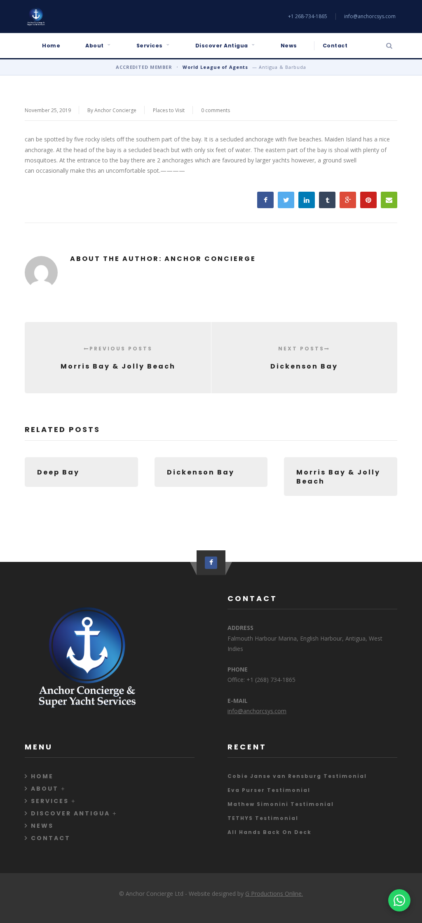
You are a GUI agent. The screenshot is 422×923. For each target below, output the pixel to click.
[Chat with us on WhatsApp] (399, 900)
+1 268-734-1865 (307, 16)
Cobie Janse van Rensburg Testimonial (297, 776)
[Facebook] (211, 563)
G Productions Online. (274, 893)
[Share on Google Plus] (348, 200)
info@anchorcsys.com (370, 16)
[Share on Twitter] (286, 200)
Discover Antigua (221, 45)
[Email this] (389, 200)
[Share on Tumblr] (327, 200)
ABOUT (45, 788)
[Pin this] (368, 200)
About (94, 45)
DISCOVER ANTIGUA (70, 813)
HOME (42, 776)
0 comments (215, 110)
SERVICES (50, 801)
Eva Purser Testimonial (268, 790)
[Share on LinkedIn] (306, 200)
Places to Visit (169, 110)
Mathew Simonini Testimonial (280, 804)
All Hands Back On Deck (269, 832)
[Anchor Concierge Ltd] (36, 16)
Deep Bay (58, 472)
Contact (335, 45)
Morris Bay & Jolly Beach (118, 358)
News (289, 45)
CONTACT (50, 838)
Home (51, 45)
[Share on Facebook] (265, 200)
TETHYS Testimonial (262, 818)
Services (149, 45)
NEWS (42, 826)
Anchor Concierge (115, 110)
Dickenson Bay (304, 358)
